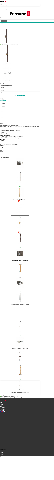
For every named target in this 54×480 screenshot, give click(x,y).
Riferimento (1, 153)
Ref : (0, 98)
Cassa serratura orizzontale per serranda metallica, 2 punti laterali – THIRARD (20, 348)
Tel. (3, 407)
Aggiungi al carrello (3, 100)
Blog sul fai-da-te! (3, 409)
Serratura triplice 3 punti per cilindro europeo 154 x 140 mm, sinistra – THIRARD (20, 260)
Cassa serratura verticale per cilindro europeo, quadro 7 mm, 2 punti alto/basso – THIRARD (20, 304)
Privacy (2, 405)
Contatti (2, 404)
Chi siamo (2, 403)
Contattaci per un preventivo (20, 95)
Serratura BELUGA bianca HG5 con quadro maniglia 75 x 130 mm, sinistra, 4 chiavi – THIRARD (20, 392)
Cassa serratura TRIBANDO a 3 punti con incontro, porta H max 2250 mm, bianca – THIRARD (20, 215)
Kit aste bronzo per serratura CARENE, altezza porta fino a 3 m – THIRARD (20, 199)
